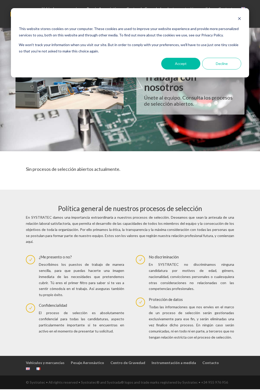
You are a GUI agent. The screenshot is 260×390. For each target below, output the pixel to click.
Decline (222, 63)
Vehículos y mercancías (45, 362)
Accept (181, 63)
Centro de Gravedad (127, 362)
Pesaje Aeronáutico (87, 362)
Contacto (210, 362)
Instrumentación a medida (174, 362)
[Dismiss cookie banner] (239, 19)
